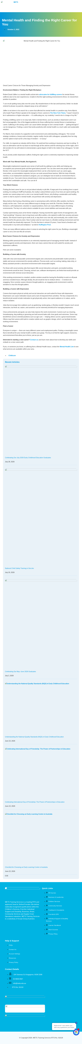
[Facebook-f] (6, 992)
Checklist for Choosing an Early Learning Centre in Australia (26, 867)
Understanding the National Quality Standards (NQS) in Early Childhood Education (34, 737)
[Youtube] (20, 992)
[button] (75, 6)
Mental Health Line (67, 346)
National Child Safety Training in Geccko (19, 568)
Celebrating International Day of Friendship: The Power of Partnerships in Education (34, 802)
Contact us (34, 340)
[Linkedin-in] (11, 992)
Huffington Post (45, 225)
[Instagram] (16, 992)
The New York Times (58, 113)
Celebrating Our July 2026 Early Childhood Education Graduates (28, 457)
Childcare (12, 355)
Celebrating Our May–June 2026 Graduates (20, 671)
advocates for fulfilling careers (50, 94)
